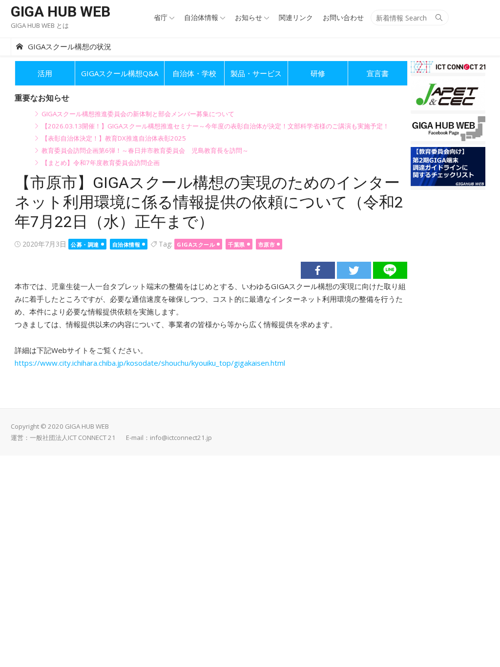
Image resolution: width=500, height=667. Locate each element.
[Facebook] (318, 270)
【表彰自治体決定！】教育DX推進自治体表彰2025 (114, 138)
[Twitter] (354, 270)
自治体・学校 (194, 73)
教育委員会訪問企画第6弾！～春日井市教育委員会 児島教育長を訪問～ (145, 150)
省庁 (160, 17)
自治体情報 (201, 17)
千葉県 (236, 244)
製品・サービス (256, 73)
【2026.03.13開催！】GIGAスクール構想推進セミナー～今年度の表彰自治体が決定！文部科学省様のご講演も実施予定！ (215, 126)
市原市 (266, 244)
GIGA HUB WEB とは (40, 25)
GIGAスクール (196, 244)
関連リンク (296, 17)
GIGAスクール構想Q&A (119, 73)
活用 (45, 73)
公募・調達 (85, 244)
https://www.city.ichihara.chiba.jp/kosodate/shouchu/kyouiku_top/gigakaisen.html (150, 363)
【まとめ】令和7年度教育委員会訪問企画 (101, 162)
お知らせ (248, 17)
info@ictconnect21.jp (181, 437)
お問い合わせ (343, 17)
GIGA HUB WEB (60, 11)
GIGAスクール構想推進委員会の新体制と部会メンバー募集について (138, 113)
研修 (318, 73)
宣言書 (378, 73)
